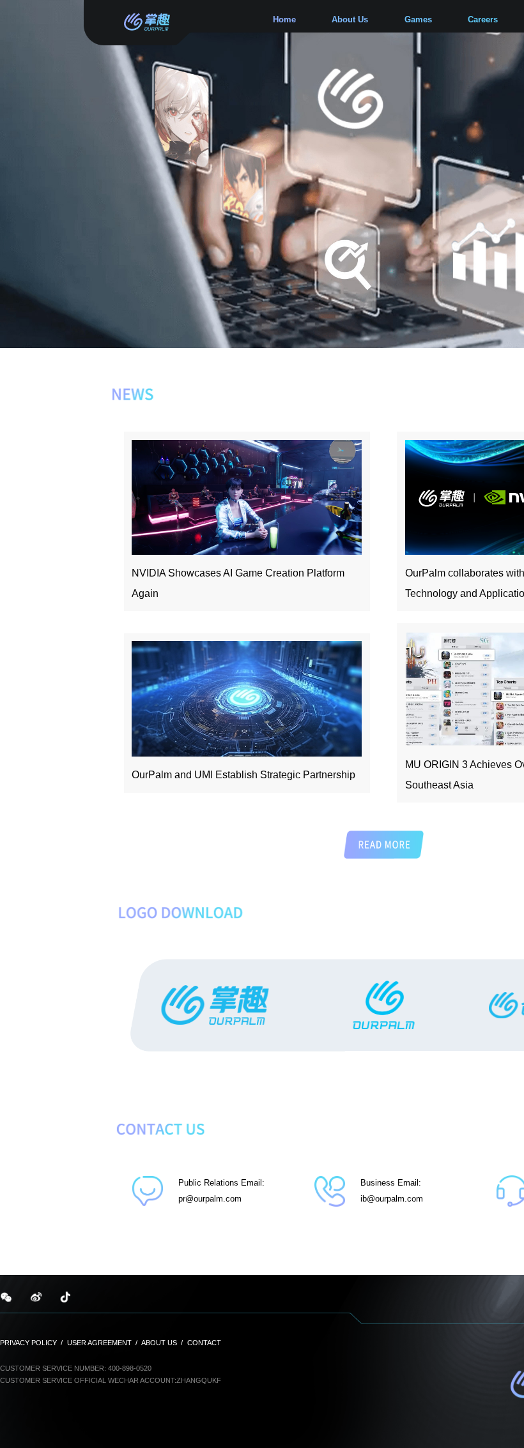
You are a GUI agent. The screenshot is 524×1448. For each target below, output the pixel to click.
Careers (483, 19)
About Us (350, 19)
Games (418, 19)
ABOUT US (159, 1342)
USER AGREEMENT (99, 1342)
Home (284, 19)
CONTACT (204, 1342)
